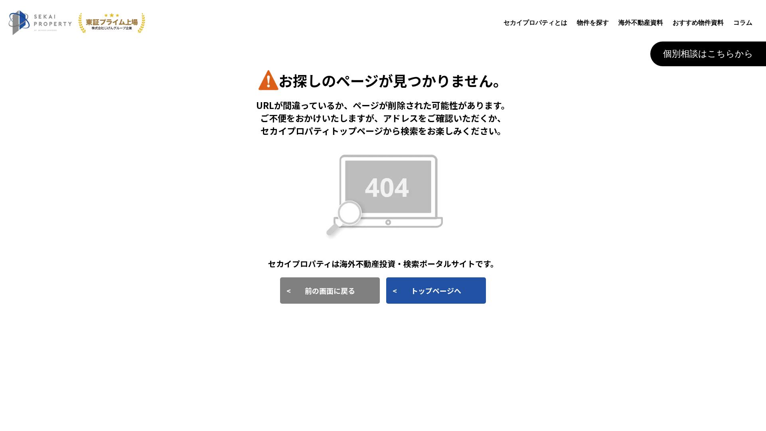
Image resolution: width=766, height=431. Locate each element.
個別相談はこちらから (708, 54)
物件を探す (593, 22)
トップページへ (436, 290)
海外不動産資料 (640, 22)
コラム (742, 22)
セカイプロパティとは (535, 22)
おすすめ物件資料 (698, 22)
